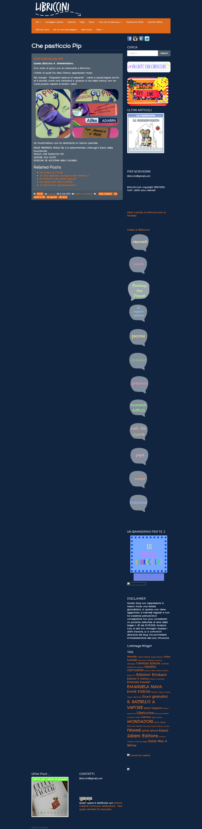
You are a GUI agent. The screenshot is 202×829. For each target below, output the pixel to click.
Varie (99, 29)
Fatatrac (154, 692)
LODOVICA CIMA (133, 717)
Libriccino (145, 713)
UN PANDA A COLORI (51, 172)
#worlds (132, 656)
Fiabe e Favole (164, 692)
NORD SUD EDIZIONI (134, 726)
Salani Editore (142, 735)
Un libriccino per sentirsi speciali (58, 178)
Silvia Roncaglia (141, 742)
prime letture (150, 730)
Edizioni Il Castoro (138, 678)
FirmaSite (43, 827)
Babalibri (151, 660)
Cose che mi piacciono (109, 22)
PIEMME (134, 730)
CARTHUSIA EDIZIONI (148, 663)
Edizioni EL (131, 675)
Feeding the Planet (134, 22)
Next (160, 132)
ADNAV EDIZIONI (144, 657)
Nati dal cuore (42, 29)
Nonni (91, 22)
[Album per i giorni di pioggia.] (50, 798)
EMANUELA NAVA (144, 686)
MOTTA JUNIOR (160, 722)
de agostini (139, 667)
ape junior (142, 660)
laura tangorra (153, 708)
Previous (131, 132)
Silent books (86, 29)
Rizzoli (163, 730)
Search (164, 53)
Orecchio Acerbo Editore (153, 726)
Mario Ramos (157, 717)
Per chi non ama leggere (65, 29)
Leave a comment (83, 194)
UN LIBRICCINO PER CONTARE (56, 182)
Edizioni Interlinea (157, 679)
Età (37, 22)
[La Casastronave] (145, 134)
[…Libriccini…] (56, 9)
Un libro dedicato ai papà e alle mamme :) (64, 175)
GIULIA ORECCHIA (134, 697)
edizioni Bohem (162, 671)
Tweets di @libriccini (138, 229)
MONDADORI (140, 721)
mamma (146, 717)
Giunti (146, 696)
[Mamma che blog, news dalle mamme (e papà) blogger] (136, 585)
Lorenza (51, 194)
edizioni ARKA (149, 671)
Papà (82, 22)
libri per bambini (162, 713)
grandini (160, 696)
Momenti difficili (155, 22)
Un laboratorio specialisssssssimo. (58, 185)
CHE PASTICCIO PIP (48, 59)
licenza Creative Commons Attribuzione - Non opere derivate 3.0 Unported (100, 806)
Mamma (71, 22)
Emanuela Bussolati (138, 682)
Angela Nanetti (157, 657)
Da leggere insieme (54, 22)
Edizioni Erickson (151, 674)
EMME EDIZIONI (138, 691)
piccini (166, 726)
